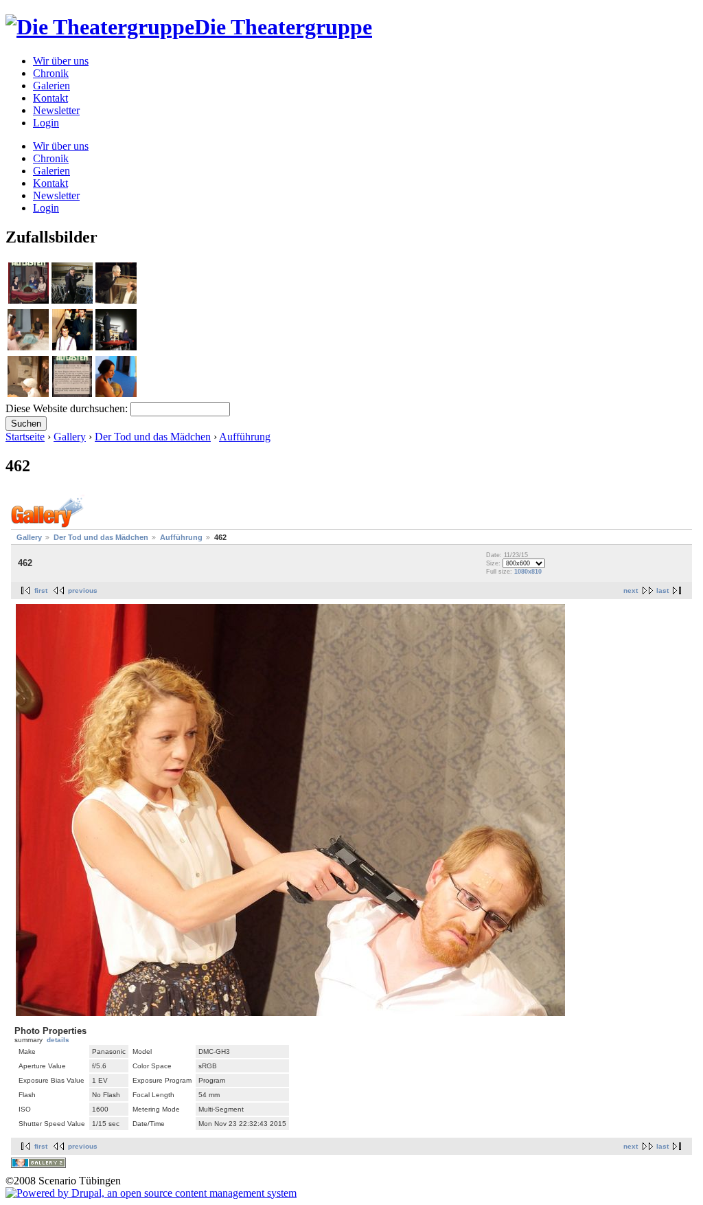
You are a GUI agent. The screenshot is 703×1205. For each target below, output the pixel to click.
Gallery (70, 436)
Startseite (25, 436)
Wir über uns (61, 61)
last (662, 590)
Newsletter (56, 110)
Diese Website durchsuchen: (67, 408)
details (58, 1040)
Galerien (51, 85)
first (40, 590)
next (630, 590)
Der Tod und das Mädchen (153, 436)
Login (46, 122)
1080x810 (528, 571)
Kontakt (50, 98)
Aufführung (244, 436)
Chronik (51, 73)
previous (82, 590)
